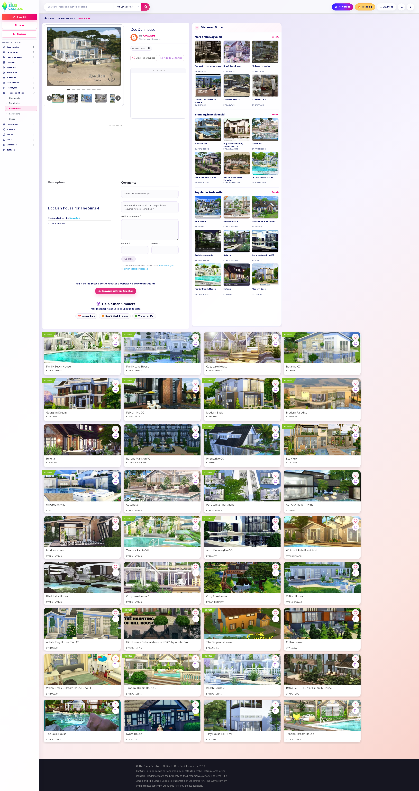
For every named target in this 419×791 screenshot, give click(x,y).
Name (125, 243)
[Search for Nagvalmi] (134, 37)
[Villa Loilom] (208, 207)
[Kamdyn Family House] (265, 207)
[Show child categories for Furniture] (33, 77)
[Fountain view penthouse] (208, 51)
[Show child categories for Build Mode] (33, 52)
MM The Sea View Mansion (232, 178)
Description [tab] (56, 182)
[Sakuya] (236, 241)
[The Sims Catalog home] (19, 6)
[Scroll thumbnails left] (49, 98)
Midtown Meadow (261, 66)
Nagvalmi (149, 36)
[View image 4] (101, 98)
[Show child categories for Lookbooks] (33, 124)
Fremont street (231, 99)
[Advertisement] (158, 95)
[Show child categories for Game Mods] (33, 83)
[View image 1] (58, 98)
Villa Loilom (201, 221)
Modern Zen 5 (230, 221)
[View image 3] (87, 98)
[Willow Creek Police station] (208, 85)
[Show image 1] (68, 89)
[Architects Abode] (208, 241)
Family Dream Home (205, 177)
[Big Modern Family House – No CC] (236, 129)
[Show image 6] (94, 89)
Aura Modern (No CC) (263, 255)
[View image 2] (72, 98)
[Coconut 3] (265, 129)
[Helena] (236, 274)
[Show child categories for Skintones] (33, 145)
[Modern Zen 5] (236, 207)
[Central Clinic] (265, 85)
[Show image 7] (99, 89)
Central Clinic (259, 99)
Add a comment (131, 216)
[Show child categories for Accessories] (33, 47)
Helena (227, 289)
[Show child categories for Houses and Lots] (33, 93)
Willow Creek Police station (205, 101)
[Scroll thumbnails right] (118, 98)
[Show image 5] (89, 89)
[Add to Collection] (115, 343)
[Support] (410, 6)
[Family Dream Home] (208, 163)
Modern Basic (259, 289)
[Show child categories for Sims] (33, 139)
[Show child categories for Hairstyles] (33, 88)
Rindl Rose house (232, 66)
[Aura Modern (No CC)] (265, 241)
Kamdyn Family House (263, 221)
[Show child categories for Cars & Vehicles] (33, 57)
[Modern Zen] (208, 129)
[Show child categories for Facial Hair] (33, 72)
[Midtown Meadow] (265, 51)
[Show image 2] (73, 89)
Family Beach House (205, 289)
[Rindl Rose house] (236, 51)
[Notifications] (401, 6)
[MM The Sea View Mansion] (236, 163)
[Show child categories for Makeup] (33, 129)
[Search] (145, 7)
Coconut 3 (257, 143)
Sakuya (227, 255)
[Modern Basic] (265, 274)
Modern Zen (201, 143)
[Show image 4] (83, 89)
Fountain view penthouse (208, 66)
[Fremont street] (236, 85)
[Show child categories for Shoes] (33, 134)
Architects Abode (204, 255)
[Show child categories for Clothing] (33, 62)
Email (155, 243)
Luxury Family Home (262, 177)
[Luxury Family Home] (265, 163)
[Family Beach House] (208, 274)
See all (275, 37)
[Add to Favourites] (115, 337)
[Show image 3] (78, 89)
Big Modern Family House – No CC (233, 145)
